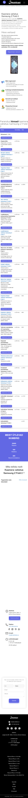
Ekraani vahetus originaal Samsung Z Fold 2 (6, 154)
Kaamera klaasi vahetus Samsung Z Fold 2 (6, 297)
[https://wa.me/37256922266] (19, 629)
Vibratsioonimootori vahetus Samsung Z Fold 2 (7, 357)
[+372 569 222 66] (4, 2)
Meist (14, 784)
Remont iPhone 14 (14, 766)
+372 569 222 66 (13, 626)
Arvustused (14, 791)
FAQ (14, 789)
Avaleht (2, 5)
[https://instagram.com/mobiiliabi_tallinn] (12, 629)
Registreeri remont (14, 52)
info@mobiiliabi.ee (14, 635)
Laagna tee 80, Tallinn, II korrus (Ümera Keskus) (14, 735)
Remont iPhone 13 (14, 768)
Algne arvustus (23, 496)
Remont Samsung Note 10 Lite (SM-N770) (14, 775)
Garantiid (14, 782)
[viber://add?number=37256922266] (16, 728)
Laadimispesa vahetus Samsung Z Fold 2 (6, 233)
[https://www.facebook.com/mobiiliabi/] (9, 629)
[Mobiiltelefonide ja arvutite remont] (14, 2)
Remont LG (14, 770)
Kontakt (14, 786)
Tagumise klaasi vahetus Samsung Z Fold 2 (6, 169)
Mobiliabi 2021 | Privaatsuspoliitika (14, 796)
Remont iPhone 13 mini (14, 761)
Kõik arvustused (23, 480)
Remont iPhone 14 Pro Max (14, 756)
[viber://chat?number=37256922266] (16, 629)
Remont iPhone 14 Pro (14, 759)
